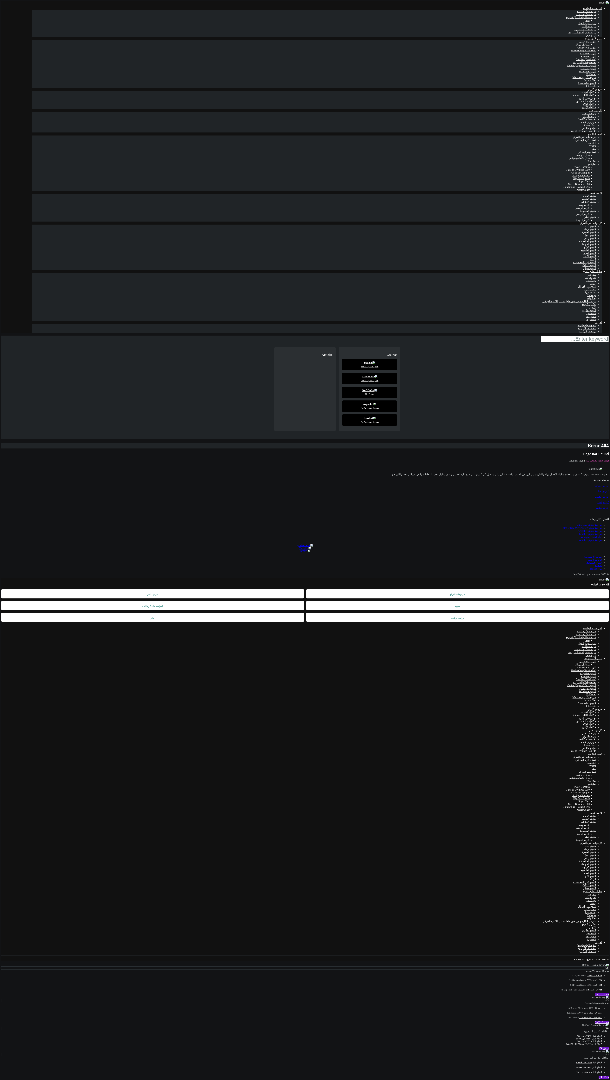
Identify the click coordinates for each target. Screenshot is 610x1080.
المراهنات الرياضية (592, 8)
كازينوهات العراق (457, 594)
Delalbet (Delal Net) (586, 59)
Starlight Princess (581, 175)
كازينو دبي (584, 205)
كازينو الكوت (589, 256)
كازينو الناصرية (588, 250)
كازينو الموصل (588, 244)
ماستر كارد (590, 289)
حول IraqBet (596, 568)
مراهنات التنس (588, 26)
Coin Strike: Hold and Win (576, 187)
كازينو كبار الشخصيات (584, 262)
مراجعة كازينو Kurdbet (590, 534)
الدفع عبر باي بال (587, 286)
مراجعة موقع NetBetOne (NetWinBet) (582, 528)
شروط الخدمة (594, 559)
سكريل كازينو (589, 304)
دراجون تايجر (589, 128)
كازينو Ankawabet (587, 83)
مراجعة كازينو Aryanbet (590, 531)
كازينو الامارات (588, 202)
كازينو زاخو (590, 238)
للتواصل (598, 565)
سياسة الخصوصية (593, 556)
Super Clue (584, 181)
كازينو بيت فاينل (587, 41)
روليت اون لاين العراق (584, 137)
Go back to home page (597, 460)
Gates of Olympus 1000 (578, 169)
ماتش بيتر (591, 316)
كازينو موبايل (589, 268)
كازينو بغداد (590, 226)
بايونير (593, 283)
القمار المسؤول (594, 562)
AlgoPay (591, 298)
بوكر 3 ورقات (583, 155)
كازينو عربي (596, 192)
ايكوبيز (592, 307)
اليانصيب (591, 143)
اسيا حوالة (590, 277)
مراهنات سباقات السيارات (582, 32)
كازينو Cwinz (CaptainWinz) (581, 65)
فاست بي (591, 313)
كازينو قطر (590, 217)
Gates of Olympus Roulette (582, 131)
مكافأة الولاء (589, 104)
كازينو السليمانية (587, 241)
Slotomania (590, 86)
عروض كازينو (595, 89)
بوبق (587, 20)
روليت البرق (589, 116)
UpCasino (591, 74)
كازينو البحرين (589, 195)
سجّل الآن (604, 1048)
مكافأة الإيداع (589, 107)
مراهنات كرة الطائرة (585, 29)
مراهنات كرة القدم (586, 11)
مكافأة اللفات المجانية (584, 95)
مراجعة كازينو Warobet (584, 77)
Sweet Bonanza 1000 (579, 184)
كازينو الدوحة (583, 220)
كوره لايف (591, 35)
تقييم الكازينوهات (593, 38)
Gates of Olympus (580, 172)
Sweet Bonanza (582, 167)
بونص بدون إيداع (587, 98)
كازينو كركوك (589, 247)
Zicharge (591, 295)
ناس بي (592, 274)
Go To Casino (602, 994)
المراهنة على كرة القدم (152, 606)
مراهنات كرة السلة (586, 14)
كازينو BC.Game (587, 71)
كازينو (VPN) (589, 265)
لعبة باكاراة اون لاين (585, 140)
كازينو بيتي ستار (588, 68)
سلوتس (592, 164)
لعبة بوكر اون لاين (586, 152)
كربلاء (593, 259)
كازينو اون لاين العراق (591, 223)
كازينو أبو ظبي (582, 208)
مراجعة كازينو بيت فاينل (589, 525)
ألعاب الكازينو (595, 134)
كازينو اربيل (590, 229)
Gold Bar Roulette (587, 119)
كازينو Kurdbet (588, 56)
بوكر (152, 618)
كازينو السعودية (588, 211)
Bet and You (590, 80)
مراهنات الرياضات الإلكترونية (581, 17)
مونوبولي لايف (588, 122)
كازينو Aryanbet (588, 53)
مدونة (457, 606)
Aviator (592, 146)
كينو (594, 149)
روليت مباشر (589, 113)
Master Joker (583, 189)
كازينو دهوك (590, 235)
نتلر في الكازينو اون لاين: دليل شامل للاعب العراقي (569, 301)
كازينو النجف (589, 253)
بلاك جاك (591, 161)
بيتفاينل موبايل (582, 44)
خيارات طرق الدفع (592, 271)
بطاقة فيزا (590, 292)
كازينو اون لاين (601, 485)
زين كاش (591, 280)
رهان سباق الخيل (587, 23)
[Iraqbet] (604, 2)
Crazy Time (590, 125)
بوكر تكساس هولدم (579, 158)
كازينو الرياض (583, 214)
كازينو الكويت (589, 199)
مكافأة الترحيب (588, 92)
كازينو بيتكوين (589, 310)
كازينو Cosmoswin (586, 47)
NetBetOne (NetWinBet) (583, 50)
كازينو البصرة (589, 232)
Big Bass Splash (581, 178)
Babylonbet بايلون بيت (584, 62)
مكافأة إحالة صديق (586, 101)
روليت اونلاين (457, 618)
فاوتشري (591, 319)
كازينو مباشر (595, 110)
